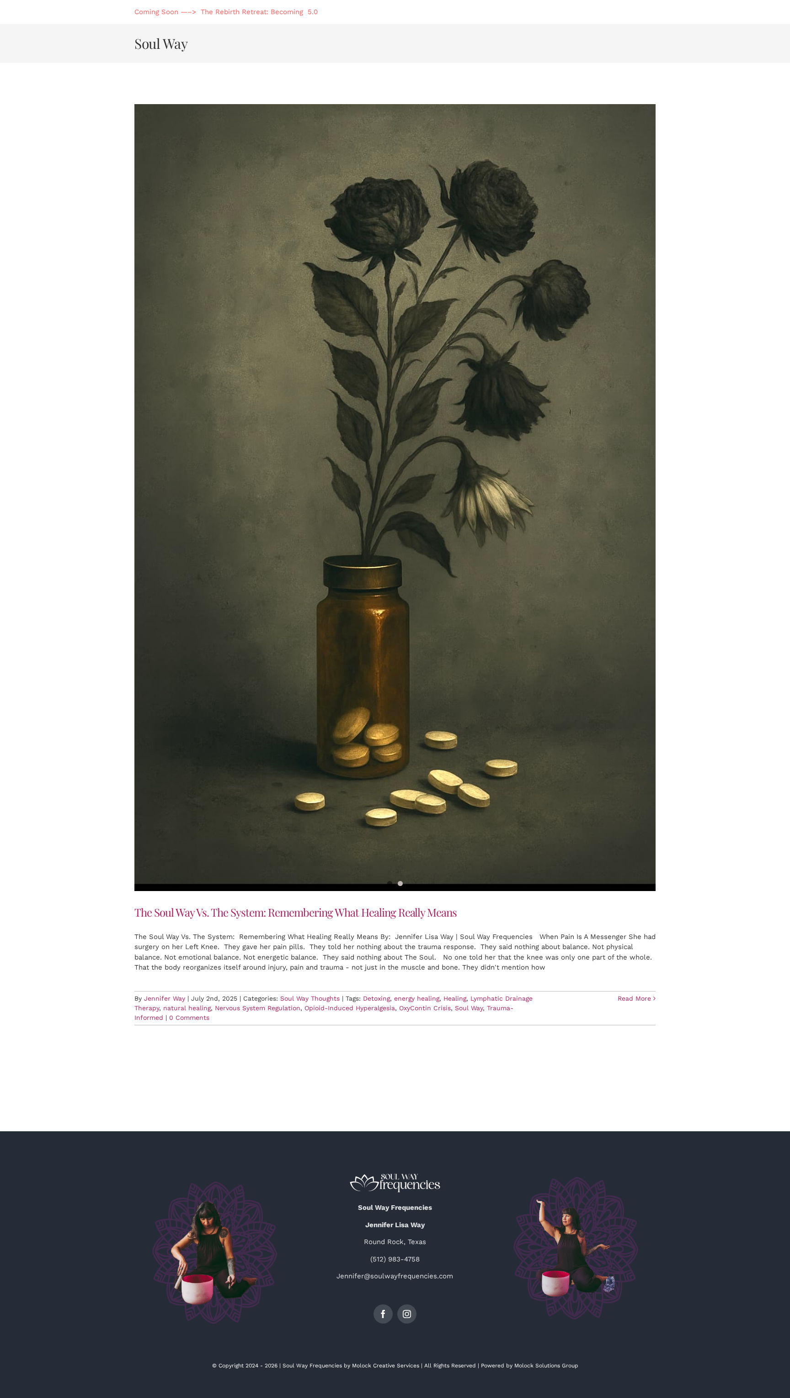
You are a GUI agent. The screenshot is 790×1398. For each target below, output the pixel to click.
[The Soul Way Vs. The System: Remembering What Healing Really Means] (395, 498)
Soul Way (469, 1008)
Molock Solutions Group (546, 1365)
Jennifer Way (164, 998)
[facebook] (383, 1314)
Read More (634, 998)
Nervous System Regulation (257, 1008)
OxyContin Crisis (425, 1008)
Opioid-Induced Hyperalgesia (349, 1008)
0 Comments (189, 1017)
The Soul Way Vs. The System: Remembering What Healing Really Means (295, 912)
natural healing (187, 1008)
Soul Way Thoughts (310, 998)
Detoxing (376, 998)
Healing (454, 998)
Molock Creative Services (385, 1365)
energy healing (416, 998)
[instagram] (406, 1314)
